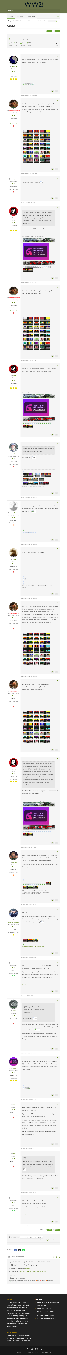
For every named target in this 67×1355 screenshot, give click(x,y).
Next (56, 31)
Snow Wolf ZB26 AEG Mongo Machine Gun (32, 1271)
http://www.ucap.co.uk (28, 984)
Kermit (20, 39)
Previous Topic (44, 1240)
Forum (39, 1299)
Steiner (14, 454)
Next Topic (53, 1240)
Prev (50, 31)
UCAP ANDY (14, 963)
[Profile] (12, 71)
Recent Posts (31, 16)
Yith (14, 1105)
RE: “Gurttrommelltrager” (46, 1315)
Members (20, 16)
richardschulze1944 (13, 922)
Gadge (14, 559)
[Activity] (14, 71)
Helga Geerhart (14, 512)
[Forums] (8, 20)
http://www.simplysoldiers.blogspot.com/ (33, 946)
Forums (11, 16)
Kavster (14, 66)
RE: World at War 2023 (45, 1312)
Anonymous (14, 179)
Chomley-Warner (14, 110)
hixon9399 (28, 1268)
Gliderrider (14, 1068)
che (14, 218)
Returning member (44, 1308)
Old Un (14, 1010)
